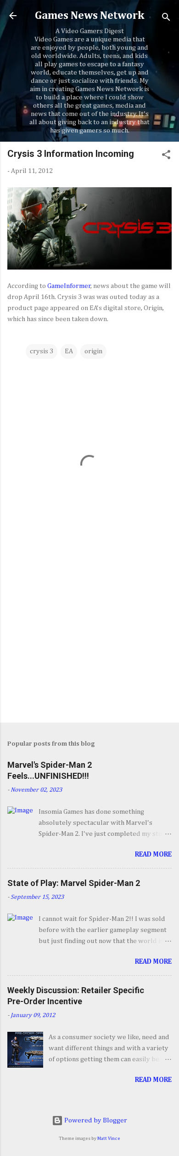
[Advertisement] (89, 643)
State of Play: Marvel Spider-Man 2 (73, 883)
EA (69, 351)
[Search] (166, 19)
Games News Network (89, 15)
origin (93, 351)
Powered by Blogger (95, 1120)
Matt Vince (108, 1138)
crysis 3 (41, 351)
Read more (153, 854)
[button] (166, 156)
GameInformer (69, 285)
